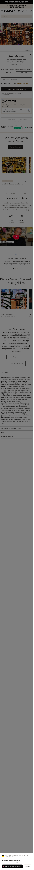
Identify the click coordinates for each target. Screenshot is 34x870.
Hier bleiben (27, 866)
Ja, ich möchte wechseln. (13, 866)
